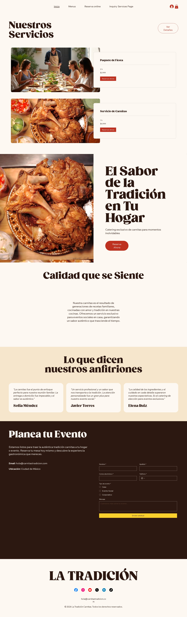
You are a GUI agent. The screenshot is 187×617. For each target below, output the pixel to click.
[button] (176, 6)
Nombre (102, 464)
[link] (134, 60)
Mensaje (102, 499)
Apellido (142, 464)
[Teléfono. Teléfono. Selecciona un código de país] (143, 478)
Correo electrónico (106, 474)
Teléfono (143, 474)
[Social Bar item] (76, 590)
